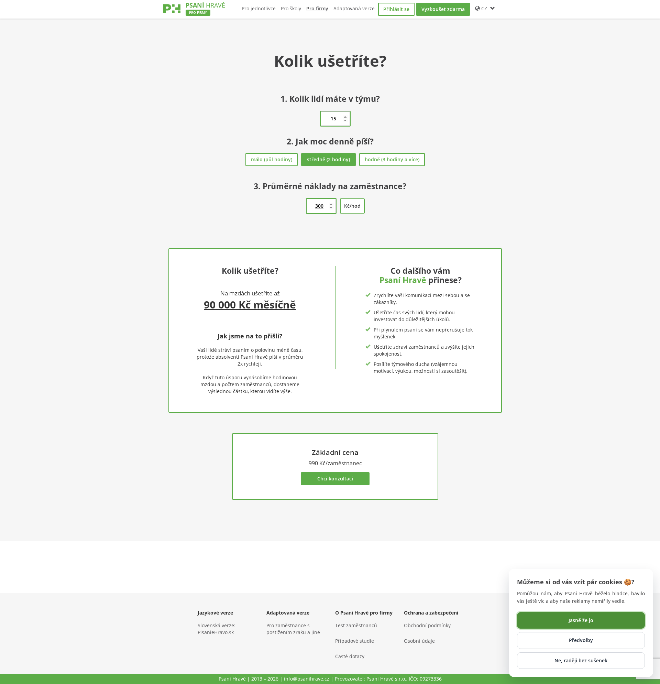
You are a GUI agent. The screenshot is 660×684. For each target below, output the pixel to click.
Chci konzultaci (335, 478)
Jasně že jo (581, 620)
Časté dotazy (349, 656)
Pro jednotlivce (259, 8)
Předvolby (581, 640)
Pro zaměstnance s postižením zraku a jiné (293, 629)
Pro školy (291, 8)
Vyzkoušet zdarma (443, 9)
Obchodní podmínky (427, 625)
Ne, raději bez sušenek (580, 660)
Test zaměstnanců (356, 625)
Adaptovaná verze (354, 8)
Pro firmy (317, 8)
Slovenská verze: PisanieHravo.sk (216, 629)
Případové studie (354, 641)
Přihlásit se (396, 9)
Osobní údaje (419, 641)
